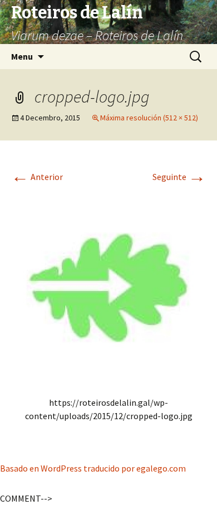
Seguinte (179, 176)
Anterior (37, 176)
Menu (22, 56)
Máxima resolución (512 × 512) (149, 118)
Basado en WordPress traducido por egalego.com (93, 468)
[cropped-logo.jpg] (108, 286)
